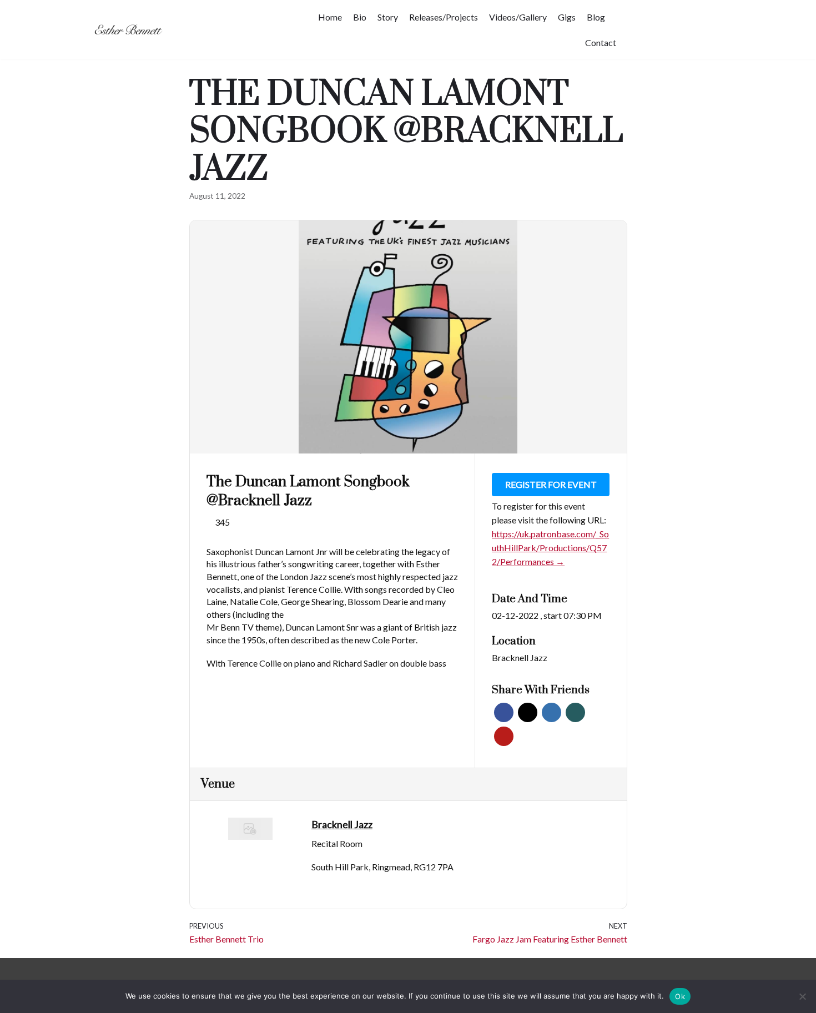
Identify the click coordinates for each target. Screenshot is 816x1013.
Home (330, 17)
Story (387, 17)
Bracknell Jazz (519, 657)
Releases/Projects (443, 17)
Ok (680, 996)
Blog (596, 17)
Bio (359, 17)
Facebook (503, 712)
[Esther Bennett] (131, 30)
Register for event (551, 484)
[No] (802, 996)
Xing (575, 712)
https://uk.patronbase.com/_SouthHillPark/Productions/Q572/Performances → (550, 547)
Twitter (527, 712)
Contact (600, 42)
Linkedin (551, 712)
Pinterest (503, 736)
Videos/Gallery (518, 17)
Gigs (567, 17)
